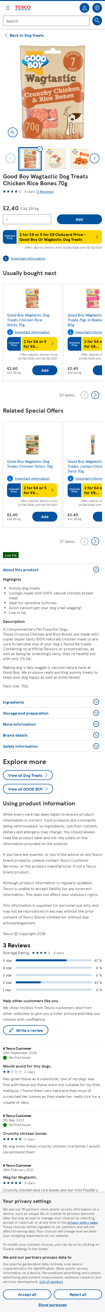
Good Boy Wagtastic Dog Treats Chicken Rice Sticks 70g (28, 319)
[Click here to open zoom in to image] (13, 132)
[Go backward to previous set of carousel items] (84, 395)
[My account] (84, 8)
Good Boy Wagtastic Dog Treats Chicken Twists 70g (29, 463)
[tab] (30, 159)
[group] (32, 333)
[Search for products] (97, 20)
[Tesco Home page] (23, 8)
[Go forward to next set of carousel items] (95, 395)
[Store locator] (97, 8)
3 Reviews (45, 191)
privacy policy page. (82, 1222)
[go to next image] (94, 158)
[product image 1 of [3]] (52, 92)
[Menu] (8, 8)
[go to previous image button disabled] (10, 158)
